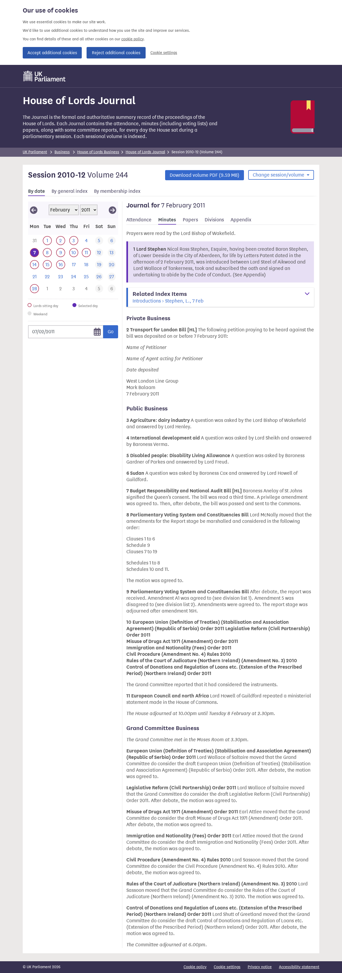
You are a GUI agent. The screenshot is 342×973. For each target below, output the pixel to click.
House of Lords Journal (145, 152)
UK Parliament (35, 152)
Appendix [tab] (241, 220)
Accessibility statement (299, 967)
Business (62, 152)
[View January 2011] (33, 210)
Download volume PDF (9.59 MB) (204, 175)
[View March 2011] (112, 210)
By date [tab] (36, 191)
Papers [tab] (190, 220)
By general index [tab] (69, 191)
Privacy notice (260, 967)
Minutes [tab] (167, 220)
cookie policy (132, 39)
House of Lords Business (98, 152)
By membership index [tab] (117, 191)
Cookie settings (163, 52)
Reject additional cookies (116, 52)
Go (111, 332)
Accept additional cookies (52, 52)
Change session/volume (279, 175)
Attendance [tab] (138, 220)
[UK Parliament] (44, 76)
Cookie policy (195, 967)
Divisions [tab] (214, 220)
